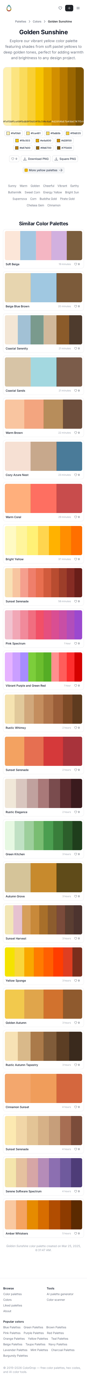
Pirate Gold (67, 198)
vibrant (62, 185)
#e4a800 (45, 140)
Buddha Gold (48, 198)
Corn (33, 198)
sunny (12, 185)
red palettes (55, 1333)
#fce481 (35, 133)
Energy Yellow (52, 192)
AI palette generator (60, 1294)
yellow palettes (38, 1338)
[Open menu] (78, 8)
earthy (74, 185)
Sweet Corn (32, 192)
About (7, 1311)
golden (35, 185)
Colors (7, 1299)
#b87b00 (25, 147)
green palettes (33, 1327)
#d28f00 (66, 140)
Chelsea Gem (35, 205)
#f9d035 (75, 133)
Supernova (20, 198)
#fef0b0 (16, 133)
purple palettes (34, 1333)
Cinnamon (53, 205)
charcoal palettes (62, 1350)
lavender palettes (15, 1350)
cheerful (48, 185)
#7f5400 (67, 147)
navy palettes (58, 1344)
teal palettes (59, 1338)
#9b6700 (45, 147)
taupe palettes (35, 1344)
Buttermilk (14, 192)
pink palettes (11, 1333)
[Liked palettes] (60, 8)
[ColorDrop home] (9, 8)
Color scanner (56, 1299)
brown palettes (56, 1327)
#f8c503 (25, 140)
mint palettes (39, 1350)
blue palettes (11, 1327)
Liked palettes (12, 1305)
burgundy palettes (15, 1355)
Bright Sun (72, 192)
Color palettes (12, 1294)
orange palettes (14, 1338)
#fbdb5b (55, 133)
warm (23, 185)
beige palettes (12, 1344)
